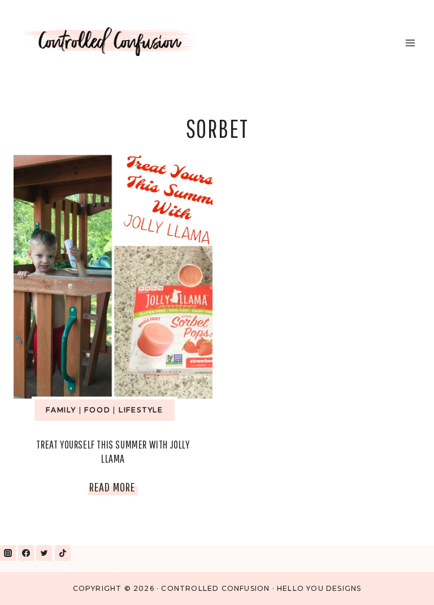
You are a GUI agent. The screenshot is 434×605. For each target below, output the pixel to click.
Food (97, 410)
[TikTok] (63, 553)
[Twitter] (44, 553)
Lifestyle (141, 410)
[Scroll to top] (399, 581)
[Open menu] (410, 42)
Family (61, 410)
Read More (113, 489)
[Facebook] (26, 553)
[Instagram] (8, 553)
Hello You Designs (319, 588)
